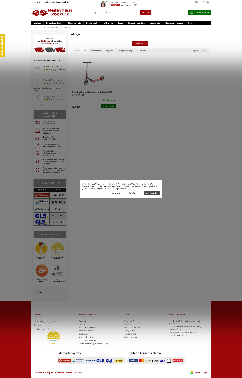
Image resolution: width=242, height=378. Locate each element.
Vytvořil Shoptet (202, 372)
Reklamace (83, 334)
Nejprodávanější (126, 50)
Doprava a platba (62, 2)
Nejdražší (110, 50)
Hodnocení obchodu (47, 2)
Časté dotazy (84, 324)
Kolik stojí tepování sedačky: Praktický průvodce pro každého (184, 333)
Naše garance (129, 330)
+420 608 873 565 (44, 325)
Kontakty (34, 2)
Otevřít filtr (140, 43)
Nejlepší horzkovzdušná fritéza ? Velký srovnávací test (185, 327)
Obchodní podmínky (87, 340)
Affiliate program (131, 337)
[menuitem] (37, 23)
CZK (196, 2)
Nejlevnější (96, 50)
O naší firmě (129, 321)
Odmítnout (133, 193)
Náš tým (127, 324)
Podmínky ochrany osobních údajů (93, 343)
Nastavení (116, 193)
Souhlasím (153, 193)
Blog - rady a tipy (86, 337)
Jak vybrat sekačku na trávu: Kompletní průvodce (185, 322)
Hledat (145, 12)
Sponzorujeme (130, 334)
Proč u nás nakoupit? (132, 327)
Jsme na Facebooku (45, 329)
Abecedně (142, 50)
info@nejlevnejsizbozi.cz (47, 321)
